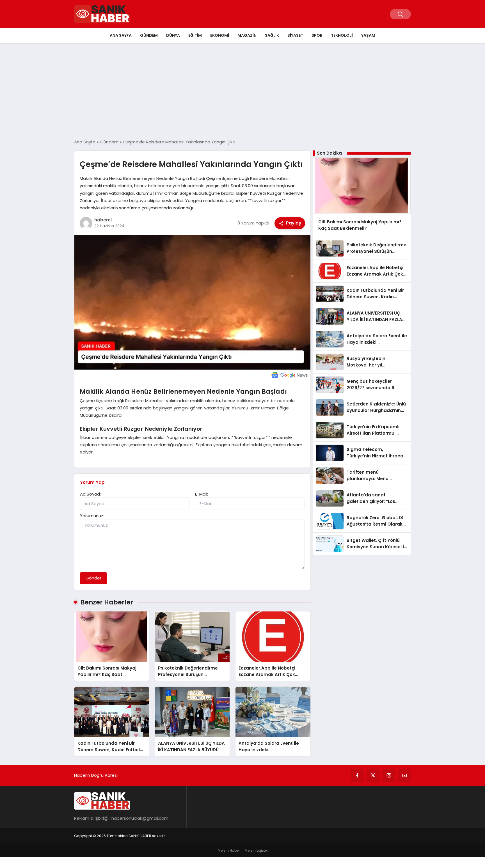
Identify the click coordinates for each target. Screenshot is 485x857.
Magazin (247, 35)
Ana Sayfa (121, 35)
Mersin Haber (229, 850)
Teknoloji (342, 35)
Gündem (149, 35)
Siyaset (295, 35)
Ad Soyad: (90, 494)
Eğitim (195, 35)
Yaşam (368, 35)
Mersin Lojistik (256, 850)
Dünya (173, 35)
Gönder (93, 578)
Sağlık (272, 35)
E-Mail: (201, 494)
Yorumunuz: (92, 516)
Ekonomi (219, 35)
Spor (317, 35)
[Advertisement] (242, 91)
